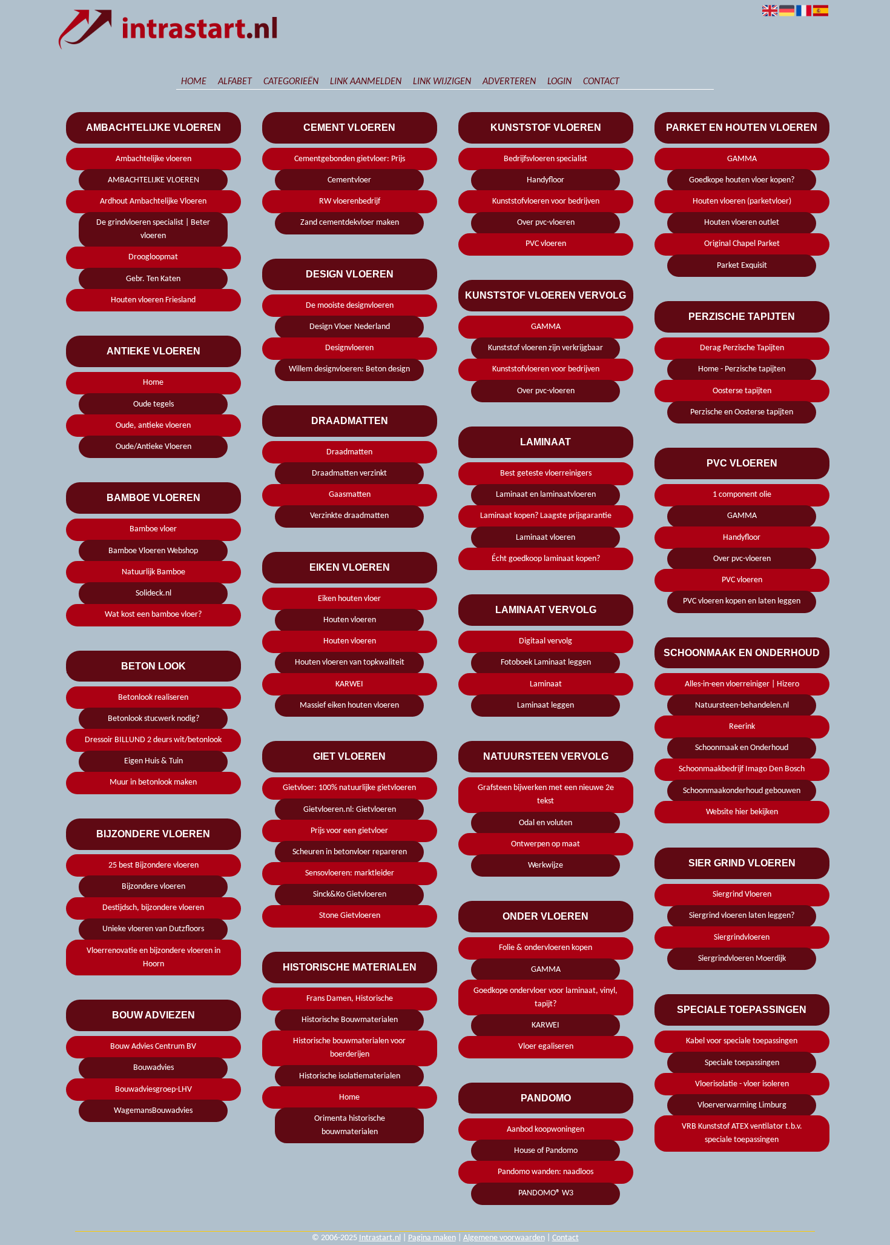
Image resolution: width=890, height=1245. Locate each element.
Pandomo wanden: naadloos (545, 1172)
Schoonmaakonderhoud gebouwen (741, 790)
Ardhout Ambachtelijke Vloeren (153, 201)
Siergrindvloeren (742, 937)
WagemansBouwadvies (153, 1110)
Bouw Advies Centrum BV (153, 1046)
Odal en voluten (545, 823)
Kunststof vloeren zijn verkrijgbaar (545, 348)
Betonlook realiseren (153, 697)
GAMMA (546, 326)
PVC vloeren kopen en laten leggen (741, 601)
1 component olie (742, 494)
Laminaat (546, 684)
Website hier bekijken (742, 812)
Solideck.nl (153, 593)
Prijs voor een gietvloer (349, 830)
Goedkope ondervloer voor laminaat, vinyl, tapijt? (545, 997)
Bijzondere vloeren (153, 886)
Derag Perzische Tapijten (742, 348)
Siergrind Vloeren (742, 894)
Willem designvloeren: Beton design (349, 369)
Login (559, 82)
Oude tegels (153, 404)
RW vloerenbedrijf (349, 201)
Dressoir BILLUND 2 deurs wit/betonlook (153, 740)
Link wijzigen (442, 82)
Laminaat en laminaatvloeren (546, 494)
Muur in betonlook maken (153, 782)
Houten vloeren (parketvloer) (742, 201)
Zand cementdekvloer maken (349, 222)
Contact (601, 82)
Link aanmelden (365, 82)
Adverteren (509, 82)
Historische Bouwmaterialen (350, 1019)
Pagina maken (432, 1238)
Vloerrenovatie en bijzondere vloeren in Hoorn (153, 957)
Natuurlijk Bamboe (153, 572)
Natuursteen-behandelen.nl (742, 705)
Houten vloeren (349, 620)
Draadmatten (349, 452)
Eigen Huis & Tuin (153, 761)
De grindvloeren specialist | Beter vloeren (153, 229)
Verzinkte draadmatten (349, 515)
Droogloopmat (153, 257)
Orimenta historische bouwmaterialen (349, 1125)
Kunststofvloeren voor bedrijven (545, 201)
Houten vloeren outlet (741, 222)
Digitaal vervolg (545, 641)
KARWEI (349, 684)
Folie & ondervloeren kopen (545, 947)
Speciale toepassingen (742, 1062)
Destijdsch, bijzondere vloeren (153, 907)
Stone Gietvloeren (349, 915)
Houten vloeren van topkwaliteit (349, 662)
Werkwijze (545, 865)
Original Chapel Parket (742, 243)
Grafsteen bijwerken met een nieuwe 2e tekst (546, 794)
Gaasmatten (350, 494)
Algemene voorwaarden (504, 1238)
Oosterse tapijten (742, 391)
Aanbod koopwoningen (545, 1129)
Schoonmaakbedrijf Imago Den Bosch (742, 769)
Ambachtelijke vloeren (153, 159)
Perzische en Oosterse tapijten (741, 412)
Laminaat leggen (545, 705)
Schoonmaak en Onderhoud (741, 747)
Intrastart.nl (380, 1238)
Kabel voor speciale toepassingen (741, 1041)
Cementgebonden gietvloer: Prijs (349, 159)
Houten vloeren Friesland (153, 300)
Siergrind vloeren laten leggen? (741, 915)
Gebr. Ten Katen (153, 279)
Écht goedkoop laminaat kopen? (546, 558)
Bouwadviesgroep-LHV (153, 1089)
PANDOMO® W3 (545, 1193)
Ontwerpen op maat (545, 844)
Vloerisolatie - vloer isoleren (742, 1084)
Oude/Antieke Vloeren (153, 446)
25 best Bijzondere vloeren (153, 865)
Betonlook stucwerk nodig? (153, 718)
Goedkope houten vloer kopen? (741, 180)
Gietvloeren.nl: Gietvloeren (349, 809)
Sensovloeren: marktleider (349, 873)
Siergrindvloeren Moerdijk (742, 958)
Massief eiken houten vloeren (349, 705)
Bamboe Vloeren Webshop (153, 551)
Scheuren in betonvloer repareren (349, 852)
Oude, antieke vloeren (153, 425)
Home (193, 82)
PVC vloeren (546, 243)
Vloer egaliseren (545, 1046)
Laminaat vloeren (545, 537)
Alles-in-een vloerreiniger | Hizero (742, 684)
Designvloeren (349, 348)
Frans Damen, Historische (349, 998)
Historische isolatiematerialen (349, 1076)
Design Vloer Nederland (349, 326)
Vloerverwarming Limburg (741, 1105)
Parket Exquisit (742, 265)
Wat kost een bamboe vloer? (153, 614)
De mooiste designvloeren (350, 305)
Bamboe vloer (153, 529)
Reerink (742, 726)
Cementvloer (349, 180)
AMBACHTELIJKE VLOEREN (153, 180)
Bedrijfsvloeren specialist (545, 159)
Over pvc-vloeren (546, 222)
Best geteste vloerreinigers (546, 473)
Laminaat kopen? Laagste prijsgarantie (545, 515)
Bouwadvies (153, 1067)
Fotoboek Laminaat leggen (546, 662)
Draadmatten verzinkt (349, 473)
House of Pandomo (546, 1150)
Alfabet (235, 82)
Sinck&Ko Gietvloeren (349, 894)
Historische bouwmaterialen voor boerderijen (349, 1048)
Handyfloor (545, 180)
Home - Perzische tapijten (741, 369)
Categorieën (290, 82)
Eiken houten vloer (349, 598)
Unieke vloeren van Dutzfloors (153, 929)
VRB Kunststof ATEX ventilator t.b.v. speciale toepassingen (742, 1133)
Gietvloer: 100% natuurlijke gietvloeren (349, 787)
